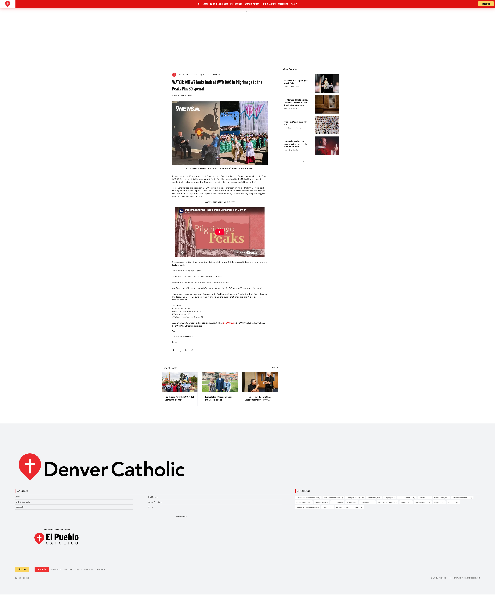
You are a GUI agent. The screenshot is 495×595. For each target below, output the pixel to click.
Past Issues (68, 569)
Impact (454, 502)
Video (150, 507)
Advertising (56, 569)
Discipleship (442, 497)
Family (440, 502)
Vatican (338, 502)
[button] (294, 4)
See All (275, 368)
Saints (352, 502)
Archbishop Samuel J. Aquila (350, 507)
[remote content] (220, 232)
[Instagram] (24, 578)
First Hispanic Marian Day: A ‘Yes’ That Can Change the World (179, 398)
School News (423, 502)
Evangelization (407, 497)
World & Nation (155, 502)
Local (174, 342)
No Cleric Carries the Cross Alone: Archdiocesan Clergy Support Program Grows (258, 398)
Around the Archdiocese (183, 336)
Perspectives (20, 507)
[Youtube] (27, 578)
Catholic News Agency (308, 507)
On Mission (153, 497)
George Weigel (356, 497)
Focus (328, 507)
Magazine (322, 502)
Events (407, 502)
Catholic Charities (388, 502)
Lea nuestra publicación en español (56, 530)
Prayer (390, 497)
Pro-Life (425, 497)
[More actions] (266, 74)
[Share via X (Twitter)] (180, 350)
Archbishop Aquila (334, 497)
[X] (20, 578)
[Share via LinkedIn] (186, 350)
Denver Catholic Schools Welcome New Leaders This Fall (218, 398)
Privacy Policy (102, 569)
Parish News (304, 502)
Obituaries (88, 569)
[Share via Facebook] (173, 350)
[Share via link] (192, 350)
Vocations (375, 497)
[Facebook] (16, 578)
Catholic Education (463, 497)
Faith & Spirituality (23, 502)
